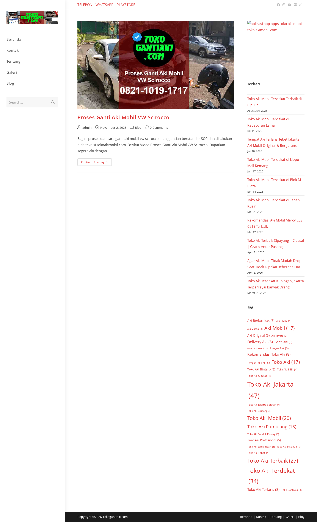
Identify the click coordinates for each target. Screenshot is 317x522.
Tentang (276, 517)
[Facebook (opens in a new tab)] (278, 5)
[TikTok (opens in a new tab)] (300, 5)
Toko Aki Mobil (269, 418)
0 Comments (159, 127)
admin (87, 127)
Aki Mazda (254, 328)
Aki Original (258, 335)
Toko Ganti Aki (291, 489)
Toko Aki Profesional (264, 440)
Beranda (246, 517)
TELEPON (84, 4)
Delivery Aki (260, 341)
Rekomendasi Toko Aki (268, 354)
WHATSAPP (104, 4)
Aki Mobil (279, 328)
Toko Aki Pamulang (271, 427)
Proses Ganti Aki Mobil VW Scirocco (123, 117)
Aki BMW (283, 321)
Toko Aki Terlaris (263, 489)
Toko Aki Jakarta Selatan (264, 404)
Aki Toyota (279, 335)
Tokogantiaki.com (115, 517)
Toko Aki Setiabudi (289, 446)
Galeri (290, 517)
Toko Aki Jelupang (259, 410)
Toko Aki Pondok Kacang (263, 434)
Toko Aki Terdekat (271, 475)
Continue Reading (96, 161)
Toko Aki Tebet (258, 453)
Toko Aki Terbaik (272, 460)
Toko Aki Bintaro (261, 369)
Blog (138, 127)
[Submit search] (52, 102)
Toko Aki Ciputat (259, 376)
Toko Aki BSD (287, 369)
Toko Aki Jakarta (270, 390)
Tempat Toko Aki (258, 362)
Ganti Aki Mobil (257, 348)
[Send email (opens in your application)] (295, 5)
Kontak (261, 517)
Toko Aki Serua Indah (261, 446)
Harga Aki (279, 348)
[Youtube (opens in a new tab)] (289, 5)
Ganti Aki (283, 342)
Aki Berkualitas (260, 320)
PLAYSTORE (126, 4)
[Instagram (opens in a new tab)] (283, 5)
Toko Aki (286, 362)
